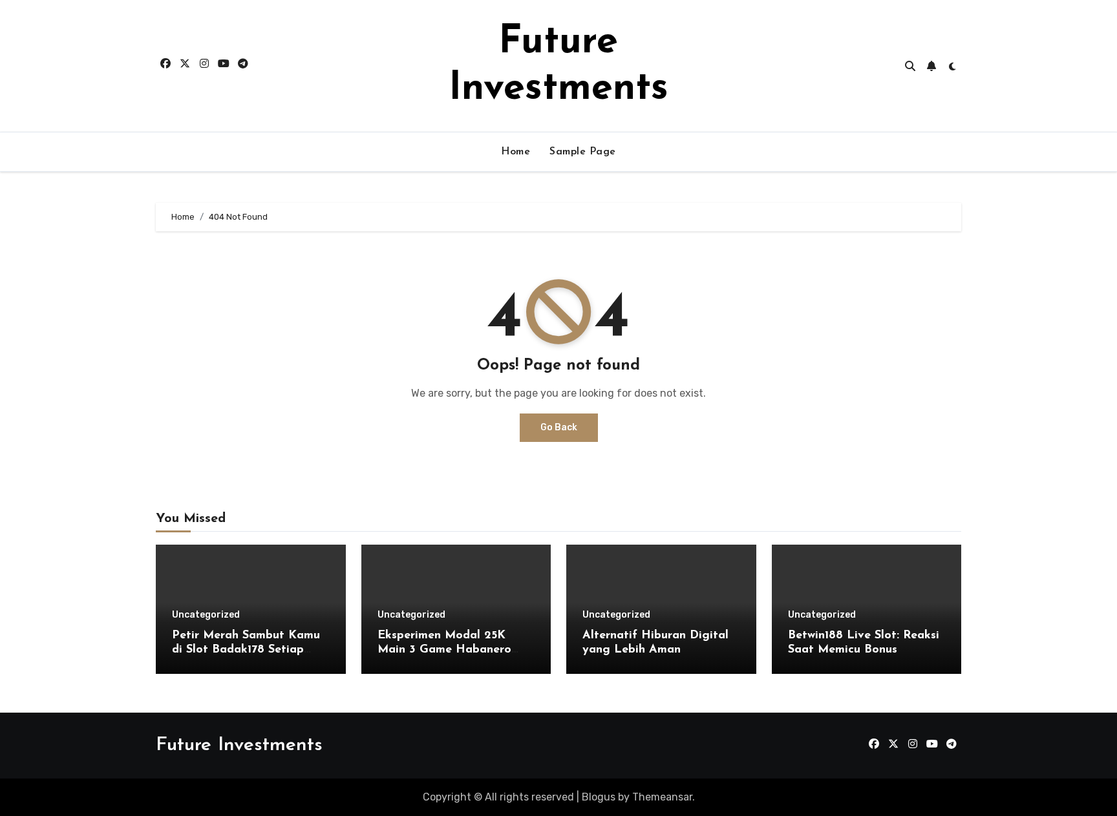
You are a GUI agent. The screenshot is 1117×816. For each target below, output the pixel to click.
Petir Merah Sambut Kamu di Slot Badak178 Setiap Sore (246, 649)
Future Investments (239, 745)
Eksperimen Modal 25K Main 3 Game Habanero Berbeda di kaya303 (444, 649)
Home (515, 152)
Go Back (558, 427)
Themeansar (662, 797)
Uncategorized (206, 615)
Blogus (598, 797)
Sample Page (582, 152)
